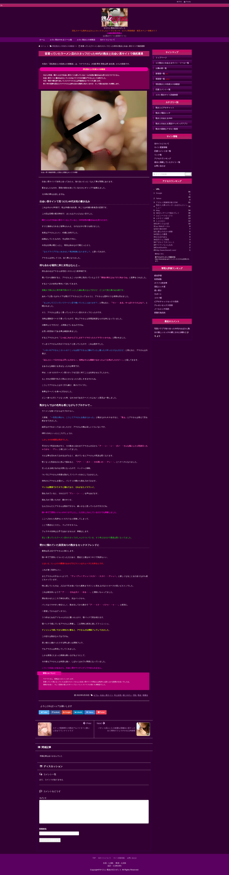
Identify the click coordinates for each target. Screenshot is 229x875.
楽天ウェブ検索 (162, 239)
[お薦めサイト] (109, 36)
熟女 (139, 695)
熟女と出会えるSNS (164, 118)
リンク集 (158, 155)
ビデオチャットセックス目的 (166, 301)
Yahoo (158, 198)
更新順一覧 (163, 79)
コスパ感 (158, 298)
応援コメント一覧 (163, 89)
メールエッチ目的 (161, 309)
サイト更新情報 (160, 147)
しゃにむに (160, 221)
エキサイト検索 (162, 218)
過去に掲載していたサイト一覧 (167, 162)
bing (158, 210)
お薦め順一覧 (161, 68)
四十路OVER (161, 229)
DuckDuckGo (161, 247)
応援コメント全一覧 (162, 151)
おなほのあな (161, 237)
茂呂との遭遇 (161, 234)
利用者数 (158, 279)
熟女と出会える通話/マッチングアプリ (172, 123)
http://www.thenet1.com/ (166, 250)
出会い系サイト (106, 695)
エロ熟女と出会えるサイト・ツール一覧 (172, 63)
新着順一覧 (162, 74)
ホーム (42, 40)
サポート (158, 294)
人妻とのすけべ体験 (164, 231)
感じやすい (127, 695)
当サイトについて (107, 40)
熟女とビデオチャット (165, 108)
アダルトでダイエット (165, 242)
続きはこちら (159, 254)
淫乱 (135, 695)
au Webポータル (163, 226)
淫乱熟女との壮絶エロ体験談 (168, 84)
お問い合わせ (159, 166)
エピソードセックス (164, 216)
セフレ (96, 695)
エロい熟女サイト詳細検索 (167, 95)
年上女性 (118, 695)
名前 (94, 829)
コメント (43, 798)
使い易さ (158, 290)
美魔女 (145, 695)
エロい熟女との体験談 (86, 40)
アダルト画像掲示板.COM (167, 202)
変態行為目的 (159, 313)
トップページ (161, 58)
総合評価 (158, 275)
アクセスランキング (162, 158)
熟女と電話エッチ (163, 113)
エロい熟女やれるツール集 (61, 40)
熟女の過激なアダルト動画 (167, 129)
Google (159, 193)
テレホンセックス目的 (163, 305)
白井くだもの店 (162, 224)
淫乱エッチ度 (159, 287)
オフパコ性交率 (160, 283)
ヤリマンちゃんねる (164, 245)
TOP (94, 858)
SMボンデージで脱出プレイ (167, 213)
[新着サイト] (121, 36)
